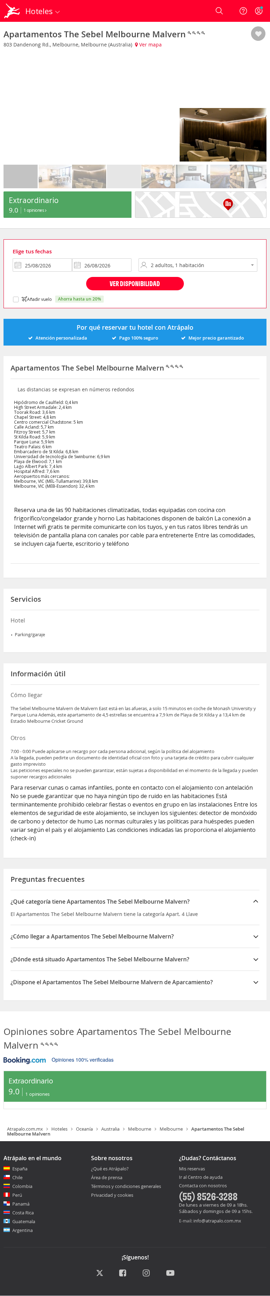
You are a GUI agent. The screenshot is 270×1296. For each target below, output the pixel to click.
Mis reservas (192, 1169)
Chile (17, 1177)
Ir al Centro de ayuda (201, 1177)
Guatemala (23, 1221)
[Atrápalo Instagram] (147, 1273)
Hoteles (59, 1129)
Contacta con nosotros (203, 1186)
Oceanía (84, 1129)
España (19, 1168)
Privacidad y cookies (112, 1195)
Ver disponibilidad (135, 283)
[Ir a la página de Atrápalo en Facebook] (123, 1273)
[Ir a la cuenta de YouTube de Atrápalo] (170, 1273)
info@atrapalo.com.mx (217, 1221)
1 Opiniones (34, 210)
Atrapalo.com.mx (25, 1129)
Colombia (22, 1186)
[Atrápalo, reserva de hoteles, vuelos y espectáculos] (12, 11)
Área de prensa (106, 1177)
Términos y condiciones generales (126, 1186)
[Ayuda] (243, 11)
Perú (17, 1195)
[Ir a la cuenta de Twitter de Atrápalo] (100, 1273)
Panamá (21, 1204)
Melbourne (139, 1129)
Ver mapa (150, 44)
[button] (258, 34)
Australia (110, 1129)
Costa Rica (23, 1212)
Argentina (22, 1230)
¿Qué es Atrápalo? (110, 1168)
